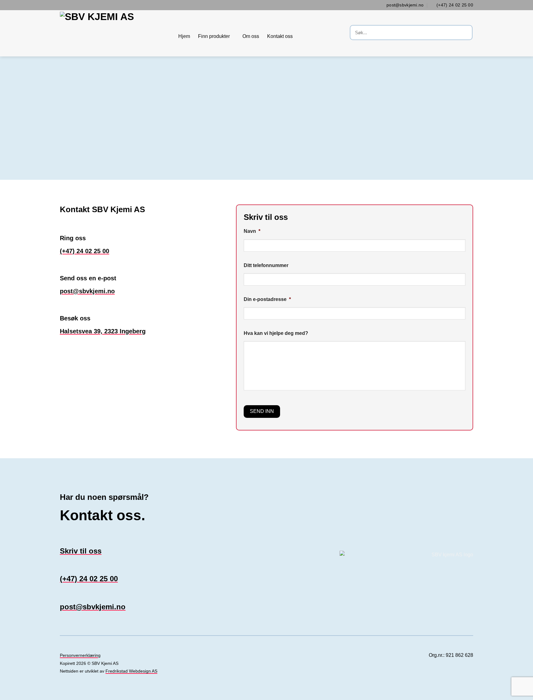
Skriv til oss (80, 551)
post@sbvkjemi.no (87, 291)
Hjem (184, 36)
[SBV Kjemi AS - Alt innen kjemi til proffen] (114, 33)
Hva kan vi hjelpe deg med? (276, 333)
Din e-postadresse (267, 299)
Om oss (250, 36)
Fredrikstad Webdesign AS (131, 671)
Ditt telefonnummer (266, 265)
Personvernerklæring (80, 655)
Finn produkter (214, 36)
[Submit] (467, 33)
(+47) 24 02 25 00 (84, 251)
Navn (252, 231)
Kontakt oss (280, 36)
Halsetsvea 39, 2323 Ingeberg (103, 331)
